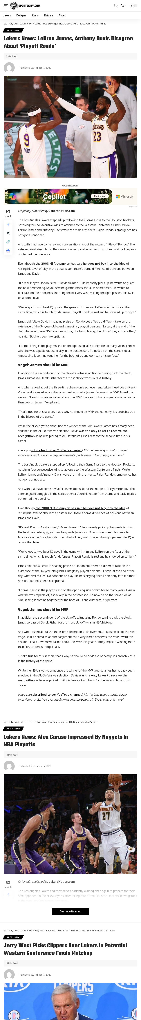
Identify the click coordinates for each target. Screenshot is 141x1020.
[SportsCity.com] (25, 5)
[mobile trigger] (7, 5)
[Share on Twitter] (8, 233)
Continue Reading (70, 911)
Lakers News (13, 30)
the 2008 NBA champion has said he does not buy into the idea (80, 263)
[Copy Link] (8, 241)
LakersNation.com (62, 211)
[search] (116, 6)
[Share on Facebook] (8, 224)
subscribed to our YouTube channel (56, 450)
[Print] (8, 250)
